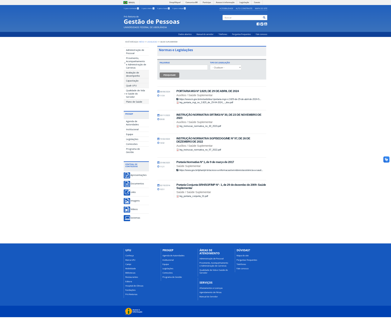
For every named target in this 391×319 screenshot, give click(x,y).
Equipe (129, 134)
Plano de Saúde (134, 101)
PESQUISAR (169, 75)
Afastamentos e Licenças (211, 288)
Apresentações (139, 175)
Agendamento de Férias (210, 292)
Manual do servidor (205, 34)
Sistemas (135, 218)
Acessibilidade (226, 8)
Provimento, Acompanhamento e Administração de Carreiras (136, 62)
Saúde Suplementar (188, 166)
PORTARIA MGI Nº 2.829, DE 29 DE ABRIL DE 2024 (207, 91)
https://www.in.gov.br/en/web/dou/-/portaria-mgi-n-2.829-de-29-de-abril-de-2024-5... (220, 99)
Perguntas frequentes (241, 34)
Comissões (132, 143)
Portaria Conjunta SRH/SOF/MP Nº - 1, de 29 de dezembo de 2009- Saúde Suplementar (221, 186)
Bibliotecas (130, 272)
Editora (128, 281)
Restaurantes (131, 277)
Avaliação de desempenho (133, 74)
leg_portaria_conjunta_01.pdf (193, 196)
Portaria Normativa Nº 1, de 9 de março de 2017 (205, 162)
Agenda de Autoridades (132, 123)
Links (133, 192)
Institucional (132, 129)
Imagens (135, 200)
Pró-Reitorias (131, 294)
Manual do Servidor (208, 296)
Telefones (223, 34)
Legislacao (152, 42)
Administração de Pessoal (135, 51)
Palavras (165, 62)
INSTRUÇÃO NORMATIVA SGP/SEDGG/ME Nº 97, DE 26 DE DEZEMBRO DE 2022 (213, 140)
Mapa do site (243, 255)
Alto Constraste (244, 8)
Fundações (130, 290)
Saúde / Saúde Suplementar (193, 192)
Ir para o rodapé (178, 8)
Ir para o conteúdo (131, 8)
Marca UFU (130, 260)
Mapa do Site (261, 8)
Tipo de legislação (220, 62)
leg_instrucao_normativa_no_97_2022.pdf (200, 149)
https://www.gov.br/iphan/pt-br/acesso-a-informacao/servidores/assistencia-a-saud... (221, 170)
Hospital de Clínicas (134, 285)
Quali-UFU (131, 85)
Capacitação (132, 80)
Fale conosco (261, 34)
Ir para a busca (163, 8)
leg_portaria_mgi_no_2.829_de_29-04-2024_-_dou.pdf (206, 102)
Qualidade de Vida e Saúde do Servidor (135, 93)
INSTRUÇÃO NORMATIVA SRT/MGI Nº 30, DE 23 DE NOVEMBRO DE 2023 (218, 116)
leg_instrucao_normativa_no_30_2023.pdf (200, 126)
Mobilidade (130, 268)
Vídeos (134, 209)
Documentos (137, 183)
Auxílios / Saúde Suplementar (194, 95)
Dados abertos (185, 34)
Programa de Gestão (133, 150)
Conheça (129, 255)
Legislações (132, 139)
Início (141, 42)
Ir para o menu (148, 8)
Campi (128, 264)
